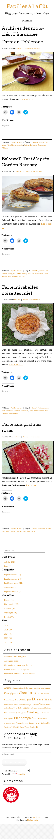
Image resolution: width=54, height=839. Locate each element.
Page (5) (7, 566)
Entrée (48, 699)
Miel (3, 410)
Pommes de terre (9, 723)
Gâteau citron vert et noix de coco (18, 665)
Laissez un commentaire (33, 48)
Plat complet (23, 717)
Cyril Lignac (25, 699)
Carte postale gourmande (39, 687)
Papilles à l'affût (27, 7)
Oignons (22, 712)
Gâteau (42, 704)
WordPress (36, 817)
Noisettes (17, 410)
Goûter (35, 704)
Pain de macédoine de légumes (16, 669)
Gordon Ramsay (21, 273)
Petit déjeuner (8, 718)
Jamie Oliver (13, 708)
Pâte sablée (39, 273)
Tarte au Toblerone (22, 42)
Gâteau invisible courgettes (15, 656)
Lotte (20, 707)
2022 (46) (8, 642)
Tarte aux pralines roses (18, 531)
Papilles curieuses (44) (13, 583)
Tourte (22, 727)
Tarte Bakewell (13, 276)
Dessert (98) (9, 600)
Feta (11, 704)
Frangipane (11, 273)
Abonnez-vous (14, 762)
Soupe (31, 723)
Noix (17, 713)
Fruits (21, 705)
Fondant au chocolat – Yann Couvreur (19, 673)
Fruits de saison (43, 408)
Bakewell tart (43, 270)
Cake (26, 687)
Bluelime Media (32, 820)
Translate (21, 773)
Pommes (44, 718)
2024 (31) (8, 633)
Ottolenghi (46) (10, 612)
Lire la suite (26, 98)
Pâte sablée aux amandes (15, 145)
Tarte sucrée (42, 145)
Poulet (18, 723)
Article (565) (9, 561)
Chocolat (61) (10, 608)
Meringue (47, 708)
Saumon (24, 723)
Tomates (15, 726)
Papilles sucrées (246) (13, 578)
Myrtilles (31, 273)
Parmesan (45, 713)
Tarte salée (45, 722)
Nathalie (18, 48)
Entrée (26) (9, 617)
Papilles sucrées (16, 142)
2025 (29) (8, 629)
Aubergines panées (11, 660)
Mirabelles (9, 410)
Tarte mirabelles (38, 410)
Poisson (37, 718)
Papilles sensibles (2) (12, 591)
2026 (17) (8, 625)
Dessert (41, 142)
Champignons (11, 693)
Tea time (21, 276)
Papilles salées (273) (12, 574)
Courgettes (14, 699)
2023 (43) (8, 638)
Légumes (26, 707)
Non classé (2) (10, 587)
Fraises (16, 704)
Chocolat (35, 142)
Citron (36, 693)
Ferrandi (7, 704)
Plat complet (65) (11, 604)
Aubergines (18, 687)
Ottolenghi (34, 712)
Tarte (31, 410)
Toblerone (5, 148)
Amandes (35, 270)
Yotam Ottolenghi (31, 727)
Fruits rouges (27, 705)
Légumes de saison (37, 708)
